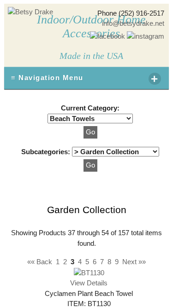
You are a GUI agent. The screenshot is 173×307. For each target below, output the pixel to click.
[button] (90, 132)
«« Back (39, 262)
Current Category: (90, 108)
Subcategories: (46, 152)
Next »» (134, 262)
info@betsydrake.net (133, 23)
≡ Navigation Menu (84, 79)
